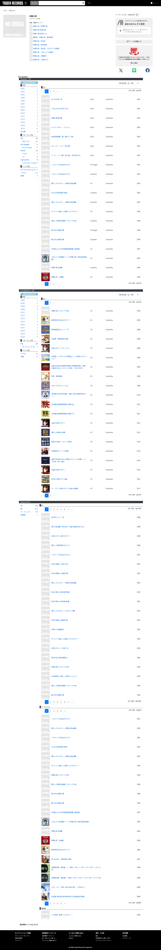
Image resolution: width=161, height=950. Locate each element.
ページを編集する (135, 41)
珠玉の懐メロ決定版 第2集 (60, 601)
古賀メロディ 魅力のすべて (60, 536)
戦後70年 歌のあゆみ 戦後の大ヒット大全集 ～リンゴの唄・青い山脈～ (68, 460)
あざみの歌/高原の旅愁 (59, 193)
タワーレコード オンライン (22, 936)
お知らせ (71, 938)
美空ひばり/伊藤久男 (40, 26)
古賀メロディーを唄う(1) (60, 648)
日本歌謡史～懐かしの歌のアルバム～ (64, 676)
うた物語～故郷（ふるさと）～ (62, 915)
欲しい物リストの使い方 (48, 938)
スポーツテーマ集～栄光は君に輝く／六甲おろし (68, 887)
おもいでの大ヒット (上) (59, 385)
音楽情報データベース (48, 936)
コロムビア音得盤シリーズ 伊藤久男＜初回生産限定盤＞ (69, 258)
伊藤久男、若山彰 (39, 41)
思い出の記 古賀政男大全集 (61, 859)
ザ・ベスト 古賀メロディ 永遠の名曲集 (64, 488)
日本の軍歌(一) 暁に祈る (59, 564)
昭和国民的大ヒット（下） (60, 329)
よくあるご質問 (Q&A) (75, 936)
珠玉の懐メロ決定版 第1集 (60, 592)
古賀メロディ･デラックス (60, 348)
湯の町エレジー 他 (57, 517)
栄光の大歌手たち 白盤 (59, 479)
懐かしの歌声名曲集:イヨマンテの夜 (63, 221)
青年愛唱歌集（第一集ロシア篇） (62, 136)
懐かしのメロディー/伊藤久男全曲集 (63, 183)
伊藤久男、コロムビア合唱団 (43, 52)
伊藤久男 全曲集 (56, 267)
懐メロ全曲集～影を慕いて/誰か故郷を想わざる (67, 527)
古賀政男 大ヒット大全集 (60, 451)
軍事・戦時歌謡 (56, 376)
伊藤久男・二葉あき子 (40, 59)
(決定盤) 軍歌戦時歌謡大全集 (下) (62, 414)
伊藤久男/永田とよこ (40, 33)
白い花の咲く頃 (56, 99)
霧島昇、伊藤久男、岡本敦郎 (43, 37)
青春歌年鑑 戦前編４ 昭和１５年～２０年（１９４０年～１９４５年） (76, 878)
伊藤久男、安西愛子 (40, 56)
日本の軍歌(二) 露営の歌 (59, 573)
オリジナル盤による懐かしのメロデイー (65, 211)
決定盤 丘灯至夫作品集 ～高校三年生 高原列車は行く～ (68, 395)
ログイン (156, 3)
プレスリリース (126, 938)
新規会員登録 (18, 938)
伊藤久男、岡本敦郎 (40, 45)
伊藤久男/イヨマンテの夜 (60, 311)
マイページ (18, 940)
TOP (5, 10)
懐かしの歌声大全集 (58, 432)
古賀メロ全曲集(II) (57, 629)
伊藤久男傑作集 (56, 118)
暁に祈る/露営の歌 (57, 230)
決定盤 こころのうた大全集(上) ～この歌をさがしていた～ (69, 357)
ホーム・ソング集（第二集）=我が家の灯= (66, 155)
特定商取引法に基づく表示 (103, 938)
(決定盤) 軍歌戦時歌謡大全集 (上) (62, 404)
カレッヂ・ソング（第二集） (61, 146)
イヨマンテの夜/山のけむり (60, 165)
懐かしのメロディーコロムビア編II (63, 611)
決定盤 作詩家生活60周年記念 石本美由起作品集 (67, 896)
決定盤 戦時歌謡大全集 (59, 339)
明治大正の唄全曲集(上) (59, 657)
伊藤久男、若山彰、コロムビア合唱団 (46, 48)
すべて (34, 3)
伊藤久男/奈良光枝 (39, 30)
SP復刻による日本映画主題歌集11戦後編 (65, 249)
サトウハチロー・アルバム (60, 127)
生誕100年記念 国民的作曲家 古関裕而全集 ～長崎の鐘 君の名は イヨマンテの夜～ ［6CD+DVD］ (68, 367)
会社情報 (124, 936)
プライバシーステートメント (103, 940)
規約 (97, 936)
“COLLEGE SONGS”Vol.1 (60, 108)
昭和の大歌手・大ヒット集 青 (61, 442)
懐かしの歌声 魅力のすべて (60, 545)
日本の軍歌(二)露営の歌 (59, 620)
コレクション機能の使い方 (49, 940)
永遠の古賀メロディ (58, 423)
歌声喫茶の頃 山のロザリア (60, 320)
